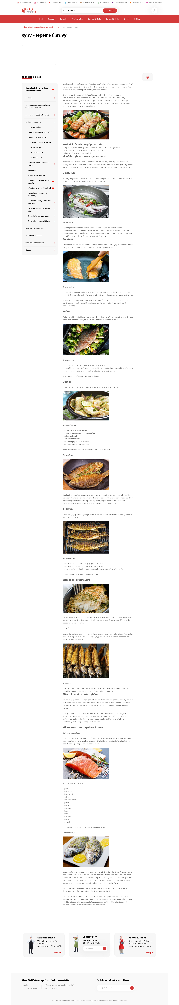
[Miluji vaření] (29, 10)
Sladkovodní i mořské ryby (73, 84)
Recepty (51, 19)
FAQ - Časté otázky (52, 988)
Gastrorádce (77, 19)
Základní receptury (53, 27)
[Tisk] (147, 77)
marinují (130, 872)
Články (126, 19)
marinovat (93, 300)
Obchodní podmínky (30, 988)
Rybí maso (67, 738)
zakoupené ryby (75, 103)
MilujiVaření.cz (27, 27)
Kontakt (25, 985)
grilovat (78, 574)
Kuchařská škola (112, 19)
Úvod (41, 19)
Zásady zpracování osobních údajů (59, 985)
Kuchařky (63, 19)
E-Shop (137, 19)
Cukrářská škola (94, 19)
